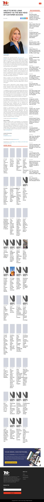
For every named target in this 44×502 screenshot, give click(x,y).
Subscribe (12, 493)
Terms (24, 474)
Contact (24, 479)
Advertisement (25, 477)
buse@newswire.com (7, 135)
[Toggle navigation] (40, 3)
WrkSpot (5, 59)
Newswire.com (21, 57)
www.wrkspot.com (14, 118)
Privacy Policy (25, 475)
